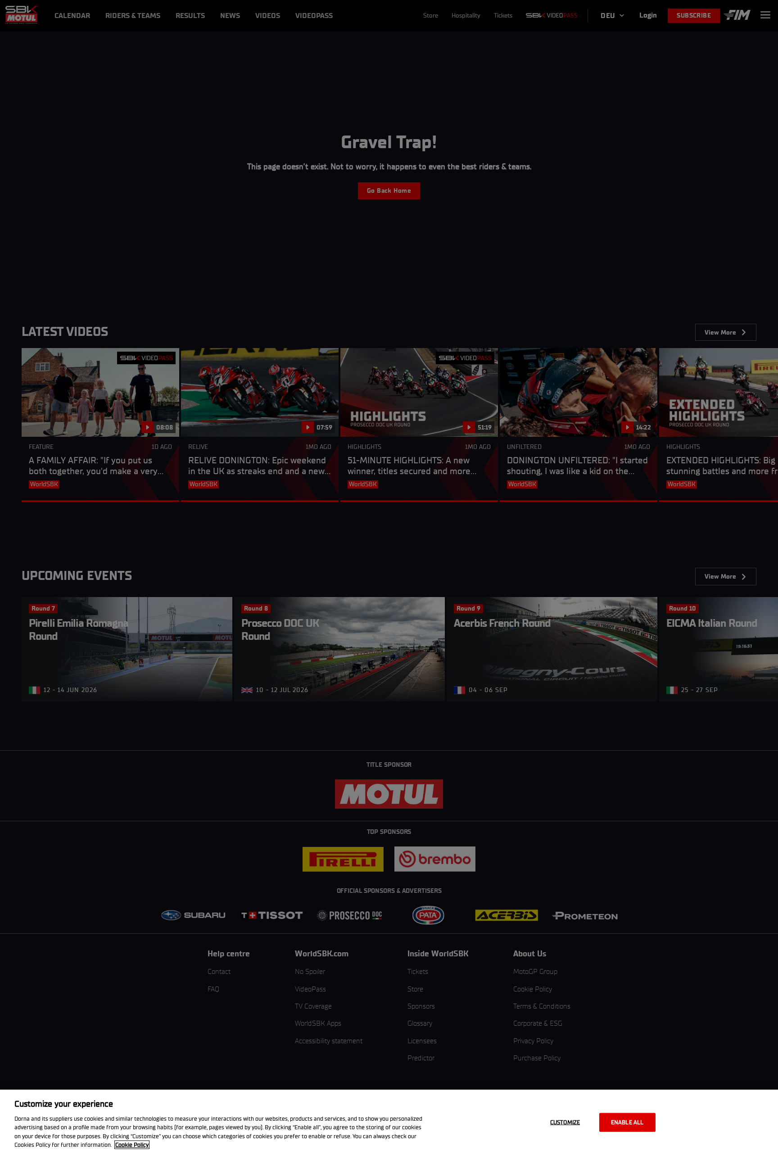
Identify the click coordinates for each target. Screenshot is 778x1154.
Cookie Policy (132, 1144)
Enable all (627, 1122)
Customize (565, 1122)
